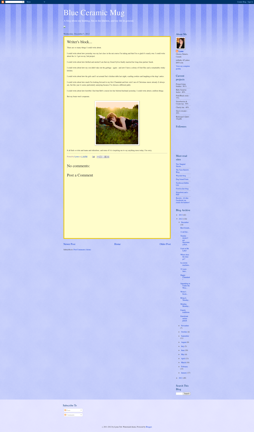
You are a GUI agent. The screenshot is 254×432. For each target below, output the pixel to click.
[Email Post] (93, 156)
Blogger (149, 427)
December (185, 222)
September (185, 336)
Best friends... (185, 228)
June (183, 350)
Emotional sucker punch (184, 318)
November (185, 325)
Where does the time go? (184, 256)
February (184, 366)
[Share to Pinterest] (108, 157)
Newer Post (69, 244)
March (183, 362)
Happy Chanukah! (185, 277)
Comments (70, 415)
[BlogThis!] (100, 157)
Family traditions (184, 311)
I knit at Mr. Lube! (184, 249)
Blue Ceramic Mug (94, 12)
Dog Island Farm (182, 179)
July (183, 346)
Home (117, 244)
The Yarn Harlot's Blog (182, 171)
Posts (68, 410)
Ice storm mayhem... (185, 264)
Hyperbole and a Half (182, 193)
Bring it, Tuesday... (184, 299)
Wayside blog (181, 175)
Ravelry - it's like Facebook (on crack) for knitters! (183, 200)
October (184, 332)
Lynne (181, 51)
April (183, 358)
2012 (181, 219)
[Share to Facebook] (105, 157)
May (183, 354)
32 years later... (183, 270)
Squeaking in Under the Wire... (185, 285)
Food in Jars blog (182, 188)
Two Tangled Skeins (180, 165)
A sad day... (184, 232)
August (184, 342)
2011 (181, 378)
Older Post (165, 244)
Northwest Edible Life (182, 184)
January (184, 372)
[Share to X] (103, 157)
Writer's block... (184, 292)
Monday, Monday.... (185, 305)
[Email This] (98, 157)
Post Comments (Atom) (82, 249)
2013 (181, 215)
